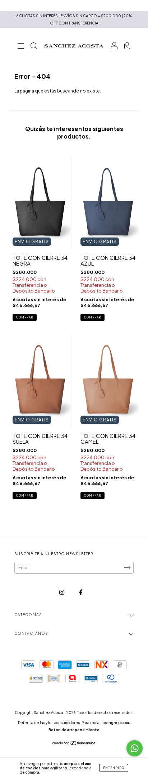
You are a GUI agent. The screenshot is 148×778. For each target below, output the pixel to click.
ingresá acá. (118, 722)
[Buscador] (33, 46)
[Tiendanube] (74, 744)
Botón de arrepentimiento (74, 730)
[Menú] (20, 46)
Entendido (113, 768)
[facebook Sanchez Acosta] (80, 592)
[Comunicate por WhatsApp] (134, 748)
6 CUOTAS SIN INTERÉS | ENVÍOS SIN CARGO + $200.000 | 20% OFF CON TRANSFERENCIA (74, 19)
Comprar (24, 317)
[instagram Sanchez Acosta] (62, 592)
